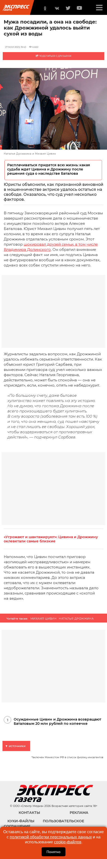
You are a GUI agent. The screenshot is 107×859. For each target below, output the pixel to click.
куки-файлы (20, 821)
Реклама (79, 812)
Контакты (29, 812)
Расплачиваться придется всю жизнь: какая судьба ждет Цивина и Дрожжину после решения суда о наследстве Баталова (48, 169)
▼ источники (15, 746)
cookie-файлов (67, 842)
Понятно (53, 852)
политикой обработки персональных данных (51, 837)
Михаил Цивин (43, 618)
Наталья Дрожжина (76, 618)
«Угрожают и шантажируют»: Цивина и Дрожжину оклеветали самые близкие (51, 539)
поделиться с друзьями (54, 56)
